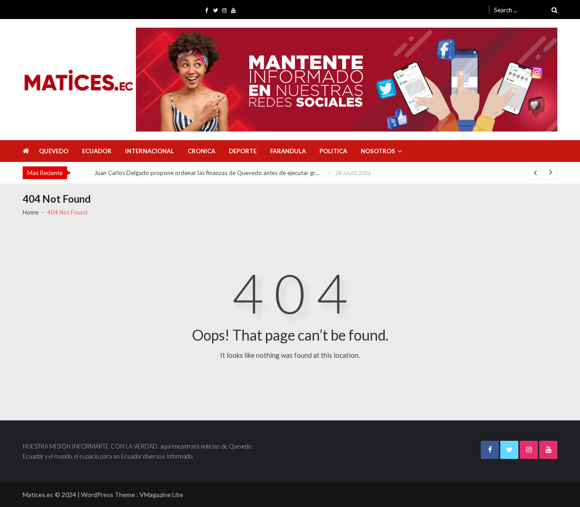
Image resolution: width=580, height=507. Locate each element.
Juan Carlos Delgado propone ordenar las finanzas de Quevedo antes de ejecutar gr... (206, 172)
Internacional (149, 151)
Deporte (242, 151)
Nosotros (378, 151)
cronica (201, 151)
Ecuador (96, 151)
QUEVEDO (53, 151)
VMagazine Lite (161, 494)
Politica (333, 151)
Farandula (288, 151)
